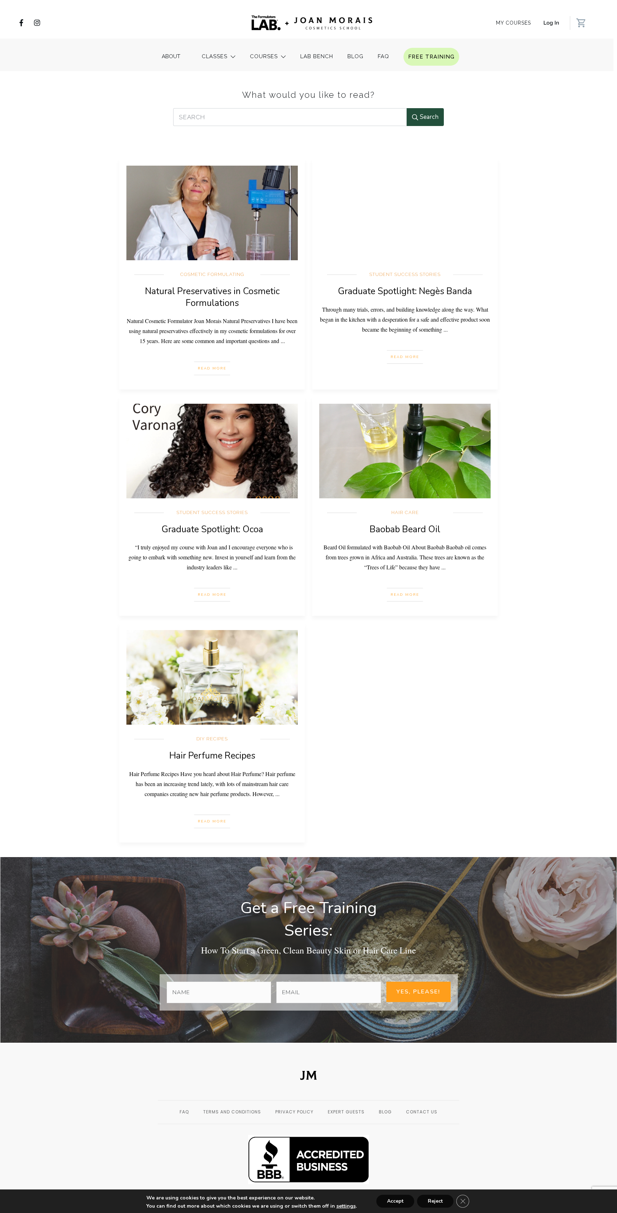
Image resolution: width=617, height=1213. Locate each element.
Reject (435, 1201)
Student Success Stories (405, 274)
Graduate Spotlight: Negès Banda (405, 291)
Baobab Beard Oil (405, 529)
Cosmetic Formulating (212, 274)
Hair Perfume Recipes (212, 756)
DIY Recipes (212, 738)
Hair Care (405, 512)
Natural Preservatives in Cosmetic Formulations (212, 297)
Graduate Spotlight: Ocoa (212, 529)
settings (346, 1206)
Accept (395, 1201)
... (283, 340)
